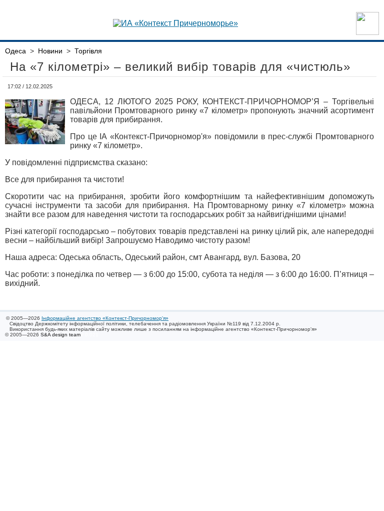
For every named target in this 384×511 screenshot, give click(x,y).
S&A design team (60, 334)
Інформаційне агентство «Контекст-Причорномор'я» (105, 318)
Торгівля (88, 51)
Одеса (15, 51)
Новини (50, 51)
